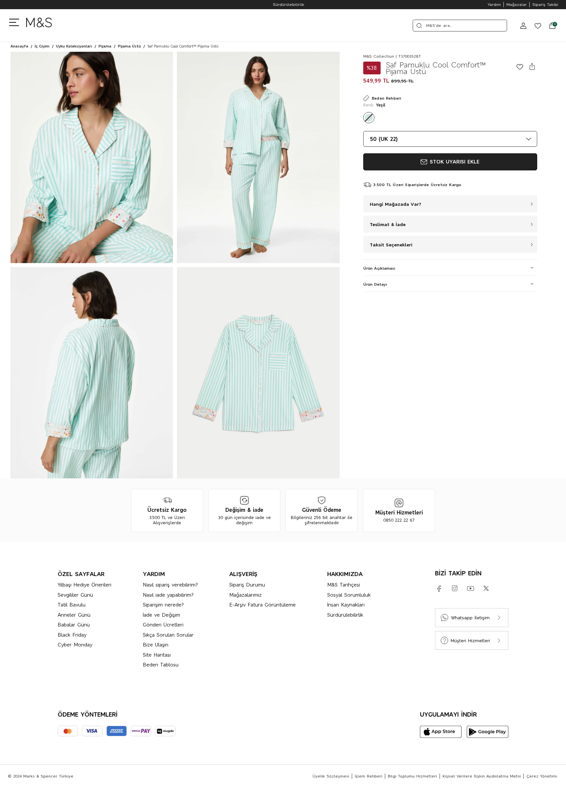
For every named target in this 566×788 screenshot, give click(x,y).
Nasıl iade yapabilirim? (168, 594)
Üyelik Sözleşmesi (330, 776)
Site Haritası (157, 654)
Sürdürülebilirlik (283, 4)
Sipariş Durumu (247, 584)
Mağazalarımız (245, 594)
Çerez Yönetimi (541, 776)
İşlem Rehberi (368, 776)
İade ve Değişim (161, 614)
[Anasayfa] (39, 25)
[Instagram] (455, 588)
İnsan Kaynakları (346, 604)
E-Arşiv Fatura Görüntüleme (262, 604)
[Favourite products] (535, 25)
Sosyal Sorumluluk (349, 594)
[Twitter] (486, 588)
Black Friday (72, 634)
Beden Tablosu (161, 664)
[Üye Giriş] (523, 25)
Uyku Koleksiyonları (74, 46)
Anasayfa (19, 46)
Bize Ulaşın (155, 644)
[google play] (487, 732)
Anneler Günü (74, 614)
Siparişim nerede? (163, 604)
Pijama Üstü (129, 46)
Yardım (494, 4)
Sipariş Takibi (545, 4)
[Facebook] (439, 588)
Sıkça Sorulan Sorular (168, 634)
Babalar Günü (74, 624)
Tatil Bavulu (71, 604)
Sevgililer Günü (75, 594)
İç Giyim (42, 46)
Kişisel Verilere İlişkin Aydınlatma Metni (482, 776)
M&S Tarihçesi (343, 584)
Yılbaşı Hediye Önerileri (84, 584)
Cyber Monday (75, 644)
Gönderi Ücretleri (163, 624)
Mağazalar (516, 4)
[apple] (441, 732)
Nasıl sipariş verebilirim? (170, 584)
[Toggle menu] (15, 22)
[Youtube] (470, 588)
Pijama (105, 46)
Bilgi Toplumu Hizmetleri (412, 776)
